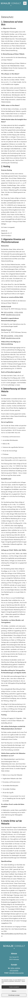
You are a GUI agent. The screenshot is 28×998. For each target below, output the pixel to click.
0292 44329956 (8, 312)
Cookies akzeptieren (14, 987)
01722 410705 (18, 312)
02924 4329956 (15, 968)
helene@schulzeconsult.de (13, 315)
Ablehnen (14, 991)
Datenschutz (18, 981)
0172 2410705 (14, 971)
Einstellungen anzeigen (14, 995)
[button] (25, 3)
